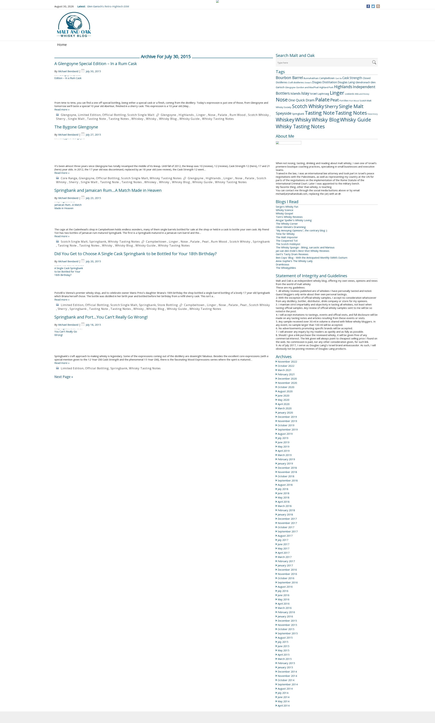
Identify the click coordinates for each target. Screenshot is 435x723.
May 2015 (283, 650)
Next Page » (63, 376)
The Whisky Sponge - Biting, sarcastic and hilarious (305, 247)
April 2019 (284, 450)
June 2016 (283, 595)
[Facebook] (368, 6)
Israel (313, 93)
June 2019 (283, 442)
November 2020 (287, 382)
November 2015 (287, 625)
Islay (305, 93)
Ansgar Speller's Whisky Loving (294, 220)
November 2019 (287, 421)
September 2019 (288, 429)
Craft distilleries (296, 82)
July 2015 (283, 641)
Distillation (329, 82)
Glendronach (362, 82)
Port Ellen (344, 100)
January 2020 (285, 412)
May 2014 (283, 701)
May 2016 (283, 599)
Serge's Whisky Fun (287, 206)
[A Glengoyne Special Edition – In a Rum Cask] (163, 88)
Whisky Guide (355, 119)
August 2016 (285, 586)
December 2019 (287, 416)
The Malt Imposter (287, 237)
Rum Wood (238, 115)
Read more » (61, 109)
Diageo (317, 82)
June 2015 (283, 646)
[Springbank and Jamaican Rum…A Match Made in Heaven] (163, 215)
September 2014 (288, 684)
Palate (322, 99)
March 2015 (285, 658)
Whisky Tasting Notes (300, 126)
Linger (337, 92)
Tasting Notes (351, 112)
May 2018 (283, 497)
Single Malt (351, 106)
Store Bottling (168, 305)
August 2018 (285, 484)
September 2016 (288, 582)
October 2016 (286, 578)
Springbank (298, 113)
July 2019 (283, 438)
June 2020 (283, 395)
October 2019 (286, 425)
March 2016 (285, 608)
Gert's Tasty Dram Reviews (292, 254)
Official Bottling (114, 115)
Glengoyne (290, 87)
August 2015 (285, 637)
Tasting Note (320, 112)
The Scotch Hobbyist (288, 244)
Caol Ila (338, 78)
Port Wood (354, 100)
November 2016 (287, 574)
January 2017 (285, 565)
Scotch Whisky (308, 106)
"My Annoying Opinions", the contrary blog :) (301, 230)
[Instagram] (378, 6)
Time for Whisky (285, 233)
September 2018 (288, 480)
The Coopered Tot (287, 240)
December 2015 (287, 620)
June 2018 (283, 493)
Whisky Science (284, 210)
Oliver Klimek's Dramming (291, 227)
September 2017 (288, 531)
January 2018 (285, 514)
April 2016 (284, 603)
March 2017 (285, 557)
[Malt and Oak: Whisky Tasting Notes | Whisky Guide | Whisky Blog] (73, 24)
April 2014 (284, 705)
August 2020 (285, 391)
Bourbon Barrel (289, 77)
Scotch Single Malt (140, 115)
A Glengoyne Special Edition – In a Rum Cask (95, 63)
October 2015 (286, 629)
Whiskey (285, 119)
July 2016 (283, 591)
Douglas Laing (346, 82)
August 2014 (285, 688)
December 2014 (287, 671)
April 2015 (284, 654)
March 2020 (285, 408)
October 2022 (286, 365)
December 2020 (287, 378)
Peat (334, 100)
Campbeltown (327, 78)
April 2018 (284, 501)
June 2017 (283, 544)
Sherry (331, 106)
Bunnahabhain (311, 78)
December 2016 (287, 569)
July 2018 (283, 489)
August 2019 (285, 433)
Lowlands (349, 93)
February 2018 (286, 510)
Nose (282, 99)
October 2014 (286, 680)
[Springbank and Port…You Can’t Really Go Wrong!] (163, 341)
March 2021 (285, 370)
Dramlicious (282, 264)
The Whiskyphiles (286, 267)
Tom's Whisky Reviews (289, 216)
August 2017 (285, 535)
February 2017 (286, 561)
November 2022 (287, 361)
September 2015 (288, 633)
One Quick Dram (301, 100)
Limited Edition (89, 115)
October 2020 (286, 387)
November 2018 (287, 472)
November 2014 (287, 675)
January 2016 (285, 616)
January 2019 (285, 463)
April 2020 (284, 404)
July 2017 (283, 540)
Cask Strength (352, 78)
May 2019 (283, 446)
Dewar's (308, 82)
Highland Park (326, 87)
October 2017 (286, 527)
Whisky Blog (325, 119)
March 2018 (285, 506)
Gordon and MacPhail (307, 87)
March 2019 (285, 455)
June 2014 (283, 697)
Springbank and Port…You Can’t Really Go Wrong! (101, 317)
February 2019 (286, 459)
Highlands (343, 86)
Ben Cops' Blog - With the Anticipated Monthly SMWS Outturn (311, 257)
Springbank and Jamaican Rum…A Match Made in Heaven (108, 190)
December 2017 (287, 518)
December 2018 (287, 467)
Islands (295, 93)
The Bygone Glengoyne (76, 127)
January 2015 (285, 667)
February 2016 (286, 612)
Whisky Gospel (284, 213)
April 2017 (284, 552)
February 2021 (286, 374)
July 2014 (283, 692)
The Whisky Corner (287, 223)
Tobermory (373, 114)
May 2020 (283, 399)
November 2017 (287, 523)
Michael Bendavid (68, 71)
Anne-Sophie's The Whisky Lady (294, 261)
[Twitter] (373, 6)
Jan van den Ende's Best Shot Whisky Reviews (302, 250)
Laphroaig (323, 93)
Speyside (283, 113)
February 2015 (286, 663)
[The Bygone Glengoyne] (163, 151)
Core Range (69, 178)
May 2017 (283, 548)
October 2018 (286, 476)
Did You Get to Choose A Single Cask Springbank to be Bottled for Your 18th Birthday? (135, 253)
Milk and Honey (362, 94)
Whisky (303, 119)
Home (62, 44)
